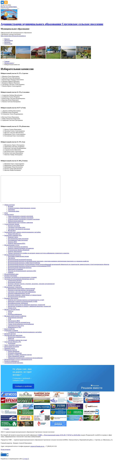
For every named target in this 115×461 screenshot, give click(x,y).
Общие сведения (9, 205)
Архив (10, 312)
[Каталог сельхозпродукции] (42, 402)
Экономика (11, 209)
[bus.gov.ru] (75, 402)
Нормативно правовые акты (13, 235)
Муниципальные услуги (11, 245)
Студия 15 (26, 458)
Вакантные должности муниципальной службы (22, 301)
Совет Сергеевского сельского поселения (20, 217)
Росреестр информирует (11, 361)
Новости (7, 39)
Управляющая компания (15, 317)
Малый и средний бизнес (12, 309)
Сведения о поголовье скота (16, 227)
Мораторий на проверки (15, 269)
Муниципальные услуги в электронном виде (18, 359)
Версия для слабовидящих (9, 6)
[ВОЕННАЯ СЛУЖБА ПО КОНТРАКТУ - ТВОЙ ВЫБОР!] (25, 426)
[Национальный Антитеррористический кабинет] (92, 402)
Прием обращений (13, 351)
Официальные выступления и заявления (20, 222)
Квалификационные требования (18, 303)
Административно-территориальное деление (22, 208)
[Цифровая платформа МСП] (75, 408)
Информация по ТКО (14, 327)
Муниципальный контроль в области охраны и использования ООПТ (29, 266)
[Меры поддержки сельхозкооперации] (25, 402)
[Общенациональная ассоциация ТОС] (42, 414)
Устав (6, 213)
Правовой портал (9, 348)
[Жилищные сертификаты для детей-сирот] (9, 426)
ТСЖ (9, 319)
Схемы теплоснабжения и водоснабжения (21, 324)
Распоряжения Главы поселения (18, 240)
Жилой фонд (12, 230)
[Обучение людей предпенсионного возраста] (58, 396)
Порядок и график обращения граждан (20, 354)
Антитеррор (11, 343)
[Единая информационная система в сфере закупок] (58, 420)
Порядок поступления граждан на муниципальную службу (26, 300)
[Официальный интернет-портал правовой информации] (58, 408)
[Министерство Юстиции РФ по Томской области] (58, 414)
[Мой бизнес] (91, 408)
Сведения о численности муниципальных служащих (20, 277)
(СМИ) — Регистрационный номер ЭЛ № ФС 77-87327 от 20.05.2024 (59, 435)
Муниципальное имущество (16, 296)
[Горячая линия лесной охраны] (25, 420)
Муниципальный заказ (11, 274)
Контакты (7, 42)
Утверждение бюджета (15, 280)
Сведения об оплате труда (16, 325)
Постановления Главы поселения (18, 238)
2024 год (10, 311)
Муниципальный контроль (12, 254)
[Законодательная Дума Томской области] (9, 420)
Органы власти (9, 63)
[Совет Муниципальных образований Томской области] (91, 396)
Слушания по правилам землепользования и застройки (25, 332)
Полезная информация (15, 314)
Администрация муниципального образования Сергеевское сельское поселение (52, 24)
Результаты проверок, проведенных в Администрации (24, 295)
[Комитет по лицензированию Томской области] (25, 414)
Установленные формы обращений (18, 250)
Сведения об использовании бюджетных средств (19, 279)
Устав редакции (5, 449)
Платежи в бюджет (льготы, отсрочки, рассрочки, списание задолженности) (31, 283)
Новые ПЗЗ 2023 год (14, 234)
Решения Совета (13, 237)
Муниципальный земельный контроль (19, 267)
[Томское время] (9, 402)
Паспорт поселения (14, 225)
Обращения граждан (10, 350)
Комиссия (11, 338)
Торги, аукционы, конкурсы (12, 345)
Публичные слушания (11, 330)
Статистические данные (11, 224)
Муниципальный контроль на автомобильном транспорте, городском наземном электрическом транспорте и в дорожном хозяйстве (48, 261)
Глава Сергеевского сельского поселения (20, 216)
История (10, 206)
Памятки (10, 272)
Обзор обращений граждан (16, 356)
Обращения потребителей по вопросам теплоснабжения (25, 358)
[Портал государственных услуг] (25, 408)
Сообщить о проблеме (23, 386)
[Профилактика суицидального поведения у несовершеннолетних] (75, 420)
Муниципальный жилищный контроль (20, 259)
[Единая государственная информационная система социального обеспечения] (9, 396)
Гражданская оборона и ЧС (12, 341)
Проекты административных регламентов (21, 248)
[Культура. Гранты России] (75, 396)
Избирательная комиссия (15, 221)
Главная (6, 61)
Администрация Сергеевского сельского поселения (24, 219)
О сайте (6, 429)
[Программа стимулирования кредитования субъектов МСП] (42, 408)
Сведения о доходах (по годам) (17, 340)
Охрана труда (12, 308)
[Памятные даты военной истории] (42, 396)
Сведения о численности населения (19, 229)
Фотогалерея (8, 43)
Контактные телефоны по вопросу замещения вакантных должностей (29, 306)
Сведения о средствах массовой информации (22, 292)
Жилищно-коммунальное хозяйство (15, 316)
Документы (11, 258)
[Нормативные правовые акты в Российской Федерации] (9, 408)
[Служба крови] (42, 426)
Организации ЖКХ (14, 321)
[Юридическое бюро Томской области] (75, 414)
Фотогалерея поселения (11, 346)
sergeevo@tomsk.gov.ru (37, 446)
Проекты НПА (12, 242)
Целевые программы (10, 275)
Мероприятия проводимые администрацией (21, 288)
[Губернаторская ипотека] (25, 396)
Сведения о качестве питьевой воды (19, 322)
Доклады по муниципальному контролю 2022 (22, 271)
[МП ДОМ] (42, 420)
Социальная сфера (13, 211)
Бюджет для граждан (14, 285)
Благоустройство (9, 329)
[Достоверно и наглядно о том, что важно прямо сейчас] (91, 414)
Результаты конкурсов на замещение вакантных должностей (26, 304)
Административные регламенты (18, 246)
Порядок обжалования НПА (16, 243)
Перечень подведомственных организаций (21, 290)
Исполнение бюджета (14, 282)
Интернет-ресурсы (10, 333)
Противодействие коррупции (13, 335)
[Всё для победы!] (91, 420)
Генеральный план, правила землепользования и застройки (22, 232)
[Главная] (9, 19)
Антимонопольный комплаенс (13, 362)
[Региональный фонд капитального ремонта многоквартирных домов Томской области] (58, 402)
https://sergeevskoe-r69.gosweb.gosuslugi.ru (13, 36)
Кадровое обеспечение (11, 298)
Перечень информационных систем (19, 293)
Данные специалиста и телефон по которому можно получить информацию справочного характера (38, 253)
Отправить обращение (15, 353)
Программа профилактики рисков (18, 256)
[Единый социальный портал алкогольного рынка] (9, 414)
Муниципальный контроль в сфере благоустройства (24, 263)
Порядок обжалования (15, 251)
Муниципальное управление (13, 287)
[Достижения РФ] (58, 426)
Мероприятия (8, 40)
